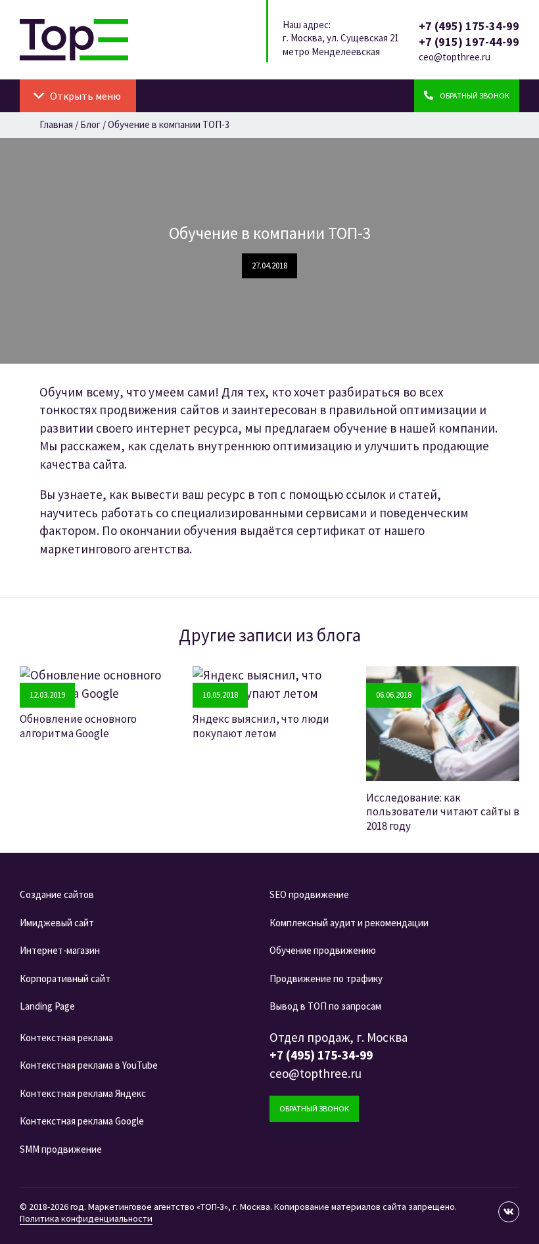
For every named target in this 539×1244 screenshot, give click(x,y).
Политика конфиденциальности (86, 1218)
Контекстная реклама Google (82, 1121)
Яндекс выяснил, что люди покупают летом (261, 726)
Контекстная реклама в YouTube (89, 1065)
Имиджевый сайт (57, 922)
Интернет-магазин (60, 950)
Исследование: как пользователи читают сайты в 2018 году (442, 811)
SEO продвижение (309, 894)
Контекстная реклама (66, 1037)
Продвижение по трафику (326, 978)
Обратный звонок (314, 1108)
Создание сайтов (57, 894)
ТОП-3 (74, 39)
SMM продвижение (61, 1149)
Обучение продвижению (323, 950)
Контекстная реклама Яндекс (83, 1093)
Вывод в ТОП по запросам (325, 1006)
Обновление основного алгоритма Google (78, 726)
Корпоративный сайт (65, 978)
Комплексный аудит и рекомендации (349, 922)
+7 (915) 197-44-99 (469, 41)
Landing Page (47, 1006)
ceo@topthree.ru (454, 57)
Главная (56, 124)
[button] (85, 95)
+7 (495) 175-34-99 (469, 25)
